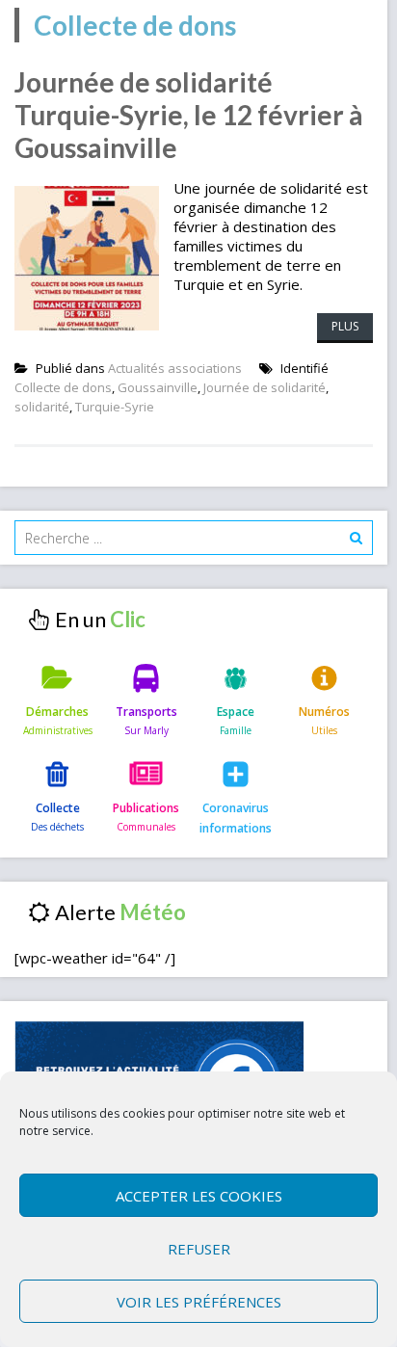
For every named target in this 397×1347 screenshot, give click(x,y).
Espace (235, 711)
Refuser (199, 1248)
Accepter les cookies (199, 1195)
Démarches (57, 711)
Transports (146, 711)
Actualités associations (175, 368)
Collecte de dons (63, 387)
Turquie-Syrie (114, 406)
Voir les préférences (199, 1301)
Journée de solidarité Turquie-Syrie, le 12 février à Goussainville (188, 114)
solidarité (41, 406)
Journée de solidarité (264, 387)
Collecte (58, 808)
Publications (146, 808)
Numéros (324, 711)
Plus (344, 326)
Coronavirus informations (235, 817)
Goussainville (158, 387)
